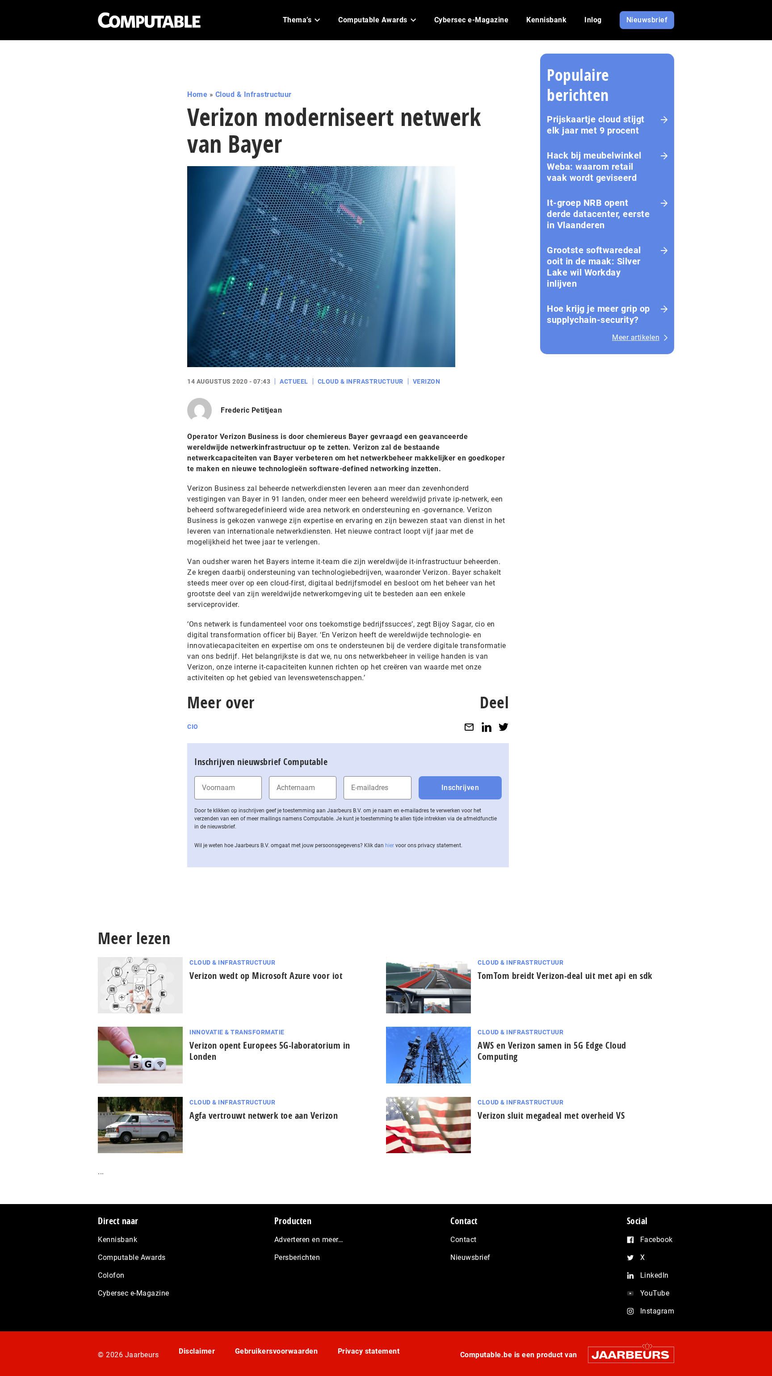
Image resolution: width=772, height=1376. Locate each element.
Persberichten (297, 1257)
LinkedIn (654, 1275)
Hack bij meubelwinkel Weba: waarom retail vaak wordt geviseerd (594, 166)
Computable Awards (132, 1257)
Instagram (657, 1311)
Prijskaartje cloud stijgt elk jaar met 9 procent (596, 125)
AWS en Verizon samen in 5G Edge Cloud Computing (552, 1050)
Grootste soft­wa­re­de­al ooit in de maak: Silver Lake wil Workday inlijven (594, 267)
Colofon (111, 1275)
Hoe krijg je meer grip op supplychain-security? (598, 314)
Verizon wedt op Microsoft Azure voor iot (265, 976)
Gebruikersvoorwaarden (276, 1351)
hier (389, 845)
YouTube (655, 1293)
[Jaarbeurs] (626, 1355)
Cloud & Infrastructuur (253, 94)
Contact (463, 1239)
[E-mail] (469, 726)
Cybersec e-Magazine (133, 1293)
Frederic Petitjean (251, 410)
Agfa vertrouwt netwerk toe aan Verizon (263, 1115)
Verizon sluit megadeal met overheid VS (551, 1115)
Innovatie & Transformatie (237, 1032)
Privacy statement (369, 1351)
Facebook (656, 1239)
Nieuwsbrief (470, 1257)
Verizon (427, 381)
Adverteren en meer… (309, 1239)
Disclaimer (197, 1351)
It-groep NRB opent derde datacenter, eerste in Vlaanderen (598, 213)
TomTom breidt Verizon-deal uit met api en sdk (565, 976)
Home (197, 94)
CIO (192, 726)
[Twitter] (503, 726)
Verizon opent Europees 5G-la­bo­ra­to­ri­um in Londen (269, 1050)
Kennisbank (117, 1239)
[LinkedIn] (486, 726)
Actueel (294, 381)
